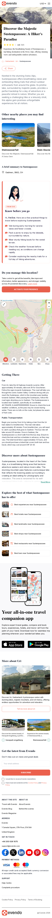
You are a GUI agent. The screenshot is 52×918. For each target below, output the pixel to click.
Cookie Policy (33, 783)
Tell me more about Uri (26, 709)
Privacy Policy (20, 900)
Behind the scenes (26, 809)
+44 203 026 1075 (10, 841)
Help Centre (6, 883)
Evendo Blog (7, 809)
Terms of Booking (35, 900)
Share (10, 68)
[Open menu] (49, 3)
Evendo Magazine (9, 813)
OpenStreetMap (7, 300)
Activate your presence (26, 289)
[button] (26, 330)
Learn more (32, 284)
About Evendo (24, 804)
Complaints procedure (11, 887)
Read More (45, 482)
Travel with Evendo (9, 804)
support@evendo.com (11, 846)
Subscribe (26, 773)
